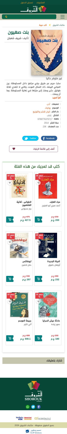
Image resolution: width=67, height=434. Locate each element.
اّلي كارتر (27, 324)
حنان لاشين (26, 265)
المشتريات (40, 2)
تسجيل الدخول (27, 2)
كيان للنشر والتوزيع (41, 112)
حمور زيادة (55, 324)
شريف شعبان (14, 38)
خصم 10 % (10, 177)
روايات (48, 108)
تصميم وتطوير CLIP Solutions (36, 431)
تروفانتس (26, 261)
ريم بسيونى (26, 208)
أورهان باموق (54, 265)
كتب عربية (43, 25)
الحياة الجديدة (53, 261)
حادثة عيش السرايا (51, 321)
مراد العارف (55, 202)
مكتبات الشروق (59, 25)
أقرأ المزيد (56, 98)
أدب (48, 104)
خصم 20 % (39, 177)
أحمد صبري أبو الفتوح (51, 205)
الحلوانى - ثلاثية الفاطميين (24, 203)
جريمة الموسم (24, 321)
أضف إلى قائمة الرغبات (43, 149)
